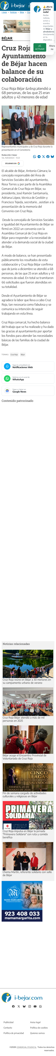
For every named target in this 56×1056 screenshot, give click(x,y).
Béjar (22, 12)
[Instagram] (29, 1006)
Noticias (13, 12)
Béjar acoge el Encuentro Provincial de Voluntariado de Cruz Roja (24, 757)
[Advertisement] (28, 522)
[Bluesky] (24, 1006)
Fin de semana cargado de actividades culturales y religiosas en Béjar (24, 794)
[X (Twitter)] (18, 1006)
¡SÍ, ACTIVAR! (39, 47)
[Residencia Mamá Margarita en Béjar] (22, 901)
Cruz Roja (14, 354)
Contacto (8, 1027)
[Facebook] (13, 1006)
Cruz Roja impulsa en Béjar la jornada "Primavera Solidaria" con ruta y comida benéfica (25, 834)
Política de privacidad (14, 1033)
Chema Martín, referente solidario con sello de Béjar (27, 873)
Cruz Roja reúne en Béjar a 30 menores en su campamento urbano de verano (27, 681)
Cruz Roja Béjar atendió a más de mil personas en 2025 (23, 719)
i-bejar (4, 12)
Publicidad (8, 1022)
